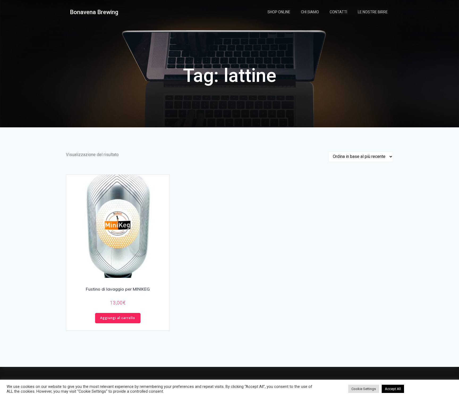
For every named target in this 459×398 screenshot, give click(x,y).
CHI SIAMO (310, 12)
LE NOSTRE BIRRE (373, 12)
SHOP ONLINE (278, 12)
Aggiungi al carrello (117, 318)
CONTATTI (338, 12)
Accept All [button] (393, 389)
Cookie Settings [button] (363, 389)
